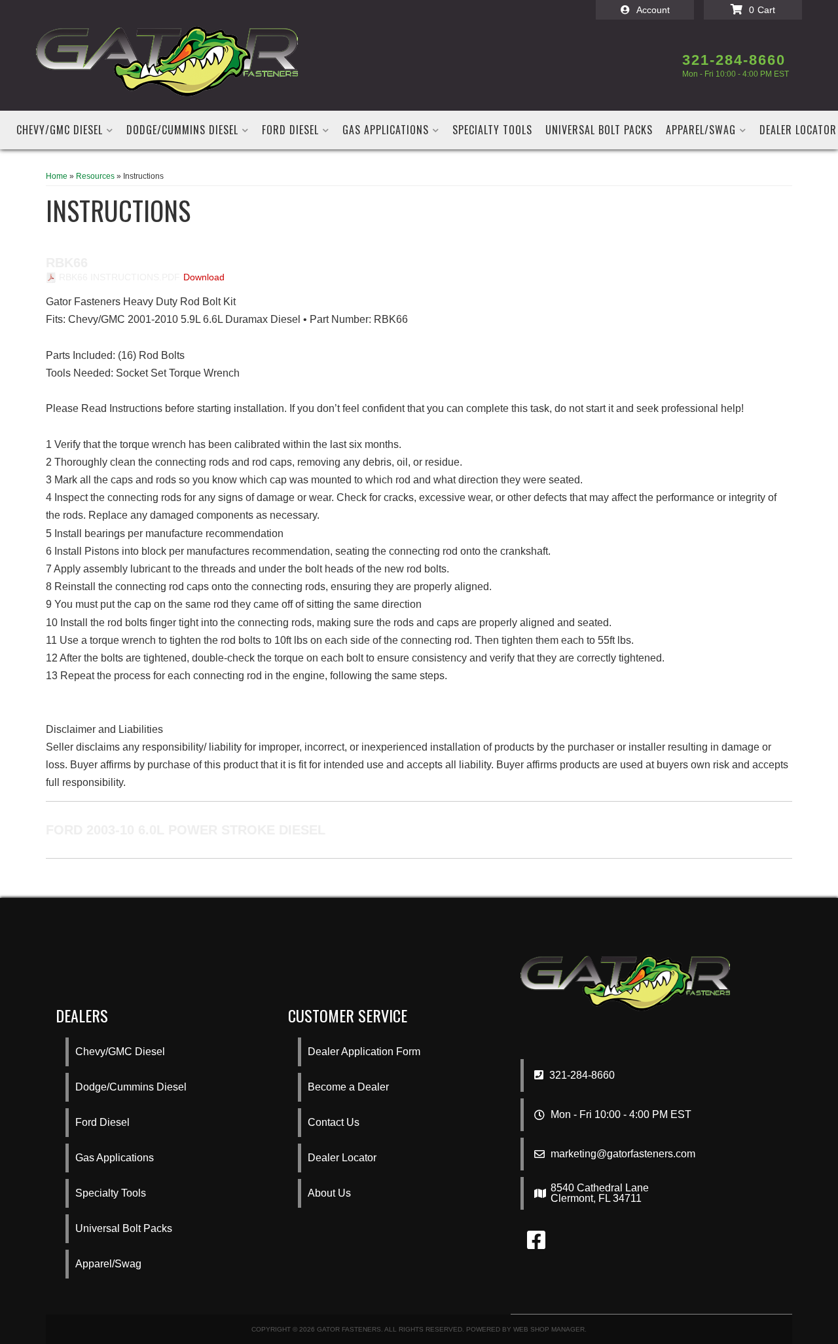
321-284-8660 (581, 1075)
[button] (65, 130)
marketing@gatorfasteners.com (623, 1154)
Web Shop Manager (549, 1329)
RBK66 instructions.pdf (119, 277)
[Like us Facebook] (536, 1244)
